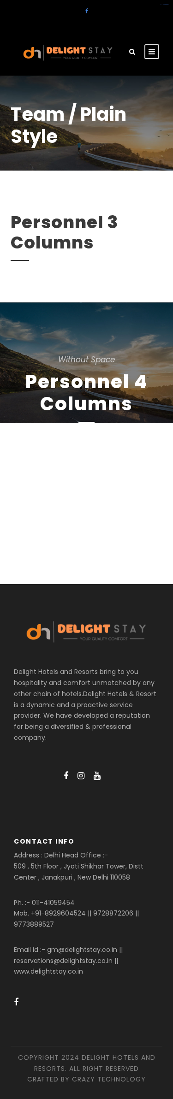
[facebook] (86, 11)
